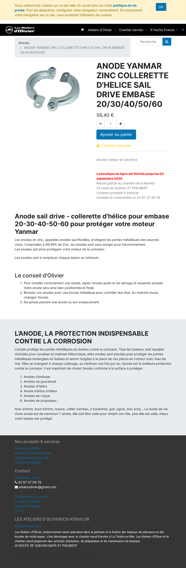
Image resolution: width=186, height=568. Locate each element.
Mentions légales (27, 506)
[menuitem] (82, 29)
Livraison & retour (28, 501)
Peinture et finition (28, 448)
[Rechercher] (166, 42)
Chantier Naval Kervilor (32, 458)
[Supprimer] (100, 124)
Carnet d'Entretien (28, 462)
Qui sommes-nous (28, 526)
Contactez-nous (27, 477)
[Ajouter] (120, 124)
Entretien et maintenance (33, 453)
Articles (23, 43)
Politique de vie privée (31, 496)
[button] (183, 30)
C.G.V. (19, 511)
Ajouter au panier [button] (116, 134)
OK (161, 7)
